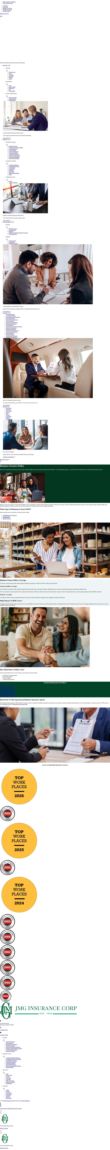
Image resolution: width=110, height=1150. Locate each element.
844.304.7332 (6, 704)
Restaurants (6, 517)
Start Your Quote (4, 1128)
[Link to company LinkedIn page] (0, 1106)
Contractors (6, 515)
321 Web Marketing (25, 1100)
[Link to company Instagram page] (0, 1104)
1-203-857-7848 (4, 1035)
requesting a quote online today (20, 704)
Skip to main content (8, 3)
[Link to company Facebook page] (0, 1103)
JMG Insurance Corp (9, 1100)
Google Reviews (10, 1108)
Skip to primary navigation (9, 1)
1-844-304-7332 (4, 1030)
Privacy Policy (18, 1108)
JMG (1, 16)
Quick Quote (3, 1108)
